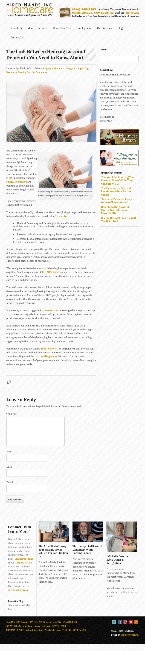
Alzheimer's (58, 68)
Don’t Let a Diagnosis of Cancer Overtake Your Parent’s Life (115, 210)
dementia (61, 216)
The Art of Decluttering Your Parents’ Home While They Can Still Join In (118, 180)
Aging (48, 68)
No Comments (40, 72)
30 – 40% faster (51, 272)
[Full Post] (67, 540)
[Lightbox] (63, 540)
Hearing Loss (24, 72)
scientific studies (16, 181)
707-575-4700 (79, 630)
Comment (11, 413)
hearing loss (51, 310)
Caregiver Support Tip (77, 68)
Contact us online (24, 558)
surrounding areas (45, 356)
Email (10, 467)
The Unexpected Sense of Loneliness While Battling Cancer (116, 191)
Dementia (11, 72)
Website (10, 482)
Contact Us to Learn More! (19, 529)
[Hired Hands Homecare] (30, 15)
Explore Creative (129, 634)
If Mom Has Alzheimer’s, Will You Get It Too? (118, 219)
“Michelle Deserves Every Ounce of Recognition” (116, 201)
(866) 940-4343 (50, 348)
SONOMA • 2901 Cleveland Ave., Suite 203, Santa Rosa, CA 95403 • (39, 630)
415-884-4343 (70, 622)
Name (10, 451)
